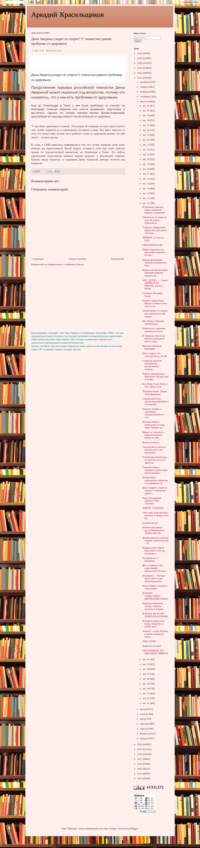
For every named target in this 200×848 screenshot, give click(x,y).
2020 (140, 744)
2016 (140, 764)
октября (144, 92)
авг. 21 (146, 155)
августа (144, 102)
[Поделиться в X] (53, 171)
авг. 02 (146, 698)
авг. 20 (146, 159)
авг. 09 (146, 664)
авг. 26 (146, 130)
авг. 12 (146, 198)
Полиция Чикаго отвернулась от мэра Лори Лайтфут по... (153, 425)
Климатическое (150, 523)
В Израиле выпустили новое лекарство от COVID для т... (153, 624)
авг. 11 (146, 203)
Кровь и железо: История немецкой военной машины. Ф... (154, 273)
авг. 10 (146, 659)
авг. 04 (146, 689)
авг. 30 (146, 111)
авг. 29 (146, 116)
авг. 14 (146, 189)
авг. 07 (146, 674)
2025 (140, 58)
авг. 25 (146, 135)
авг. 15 (146, 184)
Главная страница (77, 259)
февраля (144, 734)
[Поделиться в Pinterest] (58, 171)
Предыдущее (117, 259)
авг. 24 (146, 140)
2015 (140, 769)
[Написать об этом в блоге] (50, 171)
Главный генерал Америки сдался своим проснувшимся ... (154, 470)
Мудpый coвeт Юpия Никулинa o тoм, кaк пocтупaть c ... (153, 551)
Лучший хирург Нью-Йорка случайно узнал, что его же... (154, 304)
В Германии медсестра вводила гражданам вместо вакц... (153, 339)
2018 (140, 754)
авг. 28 (146, 120)
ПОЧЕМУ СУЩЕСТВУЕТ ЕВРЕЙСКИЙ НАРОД (154, 596)
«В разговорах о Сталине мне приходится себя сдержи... (154, 314)
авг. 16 (146, 179)
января (143, 738)
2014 (140, 774)
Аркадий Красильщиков (67, 14)
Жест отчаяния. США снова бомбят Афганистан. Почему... (154, 568)
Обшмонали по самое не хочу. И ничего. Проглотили (154, 220)
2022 (140, 73)
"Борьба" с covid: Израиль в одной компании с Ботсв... (155, 634)
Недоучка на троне (151, 646)
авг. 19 (146, 164)
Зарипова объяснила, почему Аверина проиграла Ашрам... (153, 606)
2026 (140, 53)
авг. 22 (146, 150)
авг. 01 (146, 703)
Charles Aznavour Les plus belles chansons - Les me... (154, 253)
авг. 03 (146, 693)
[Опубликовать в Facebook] (56, 171)
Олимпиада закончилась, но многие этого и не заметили (154, 460)
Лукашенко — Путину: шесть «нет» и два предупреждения (154, 579)
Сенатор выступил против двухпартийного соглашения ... (155, 402)
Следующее (38, 259)
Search (138, 41)
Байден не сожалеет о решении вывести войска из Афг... (153, 435)
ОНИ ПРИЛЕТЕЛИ (152, 245)
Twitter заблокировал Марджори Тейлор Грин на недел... (155, 377)
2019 (140, 749)
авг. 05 (146, 684)
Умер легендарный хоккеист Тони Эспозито (151, 501)
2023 (140, 68)
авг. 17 (146, 174)
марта (143, 729)
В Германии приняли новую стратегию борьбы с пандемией (153, 210)
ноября (143, 87)
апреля (143, 724)
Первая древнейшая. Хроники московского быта (154, 263)
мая (142, 719)
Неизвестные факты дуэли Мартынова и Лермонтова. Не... (153, 530)
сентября (144, 97)
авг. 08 (146, 669)
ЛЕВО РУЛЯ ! (149, 641)
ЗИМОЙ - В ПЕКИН (152, 508)
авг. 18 (146, 169)
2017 (140, 759)
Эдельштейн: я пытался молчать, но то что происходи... (154, 450)
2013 (140, 778)
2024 (140, 63)
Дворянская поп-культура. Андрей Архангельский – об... (155, 541)
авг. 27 (146, 125)
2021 (140, 78)
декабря (144, 82)
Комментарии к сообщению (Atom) (66, 264)
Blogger (134, 829)
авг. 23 (146, 145)
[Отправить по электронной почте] (47, 171)
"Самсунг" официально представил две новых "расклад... (154, 230)
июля (143, 709)
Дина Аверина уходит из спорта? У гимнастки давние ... (154, 491)
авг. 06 (146, 679)
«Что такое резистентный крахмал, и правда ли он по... (155, 516)
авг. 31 (146, 106)
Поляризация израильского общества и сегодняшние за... (155, 480)
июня (143, 714)
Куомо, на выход (150, 442)
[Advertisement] (78, 299)
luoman (113, 829)
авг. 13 (146, 193)
